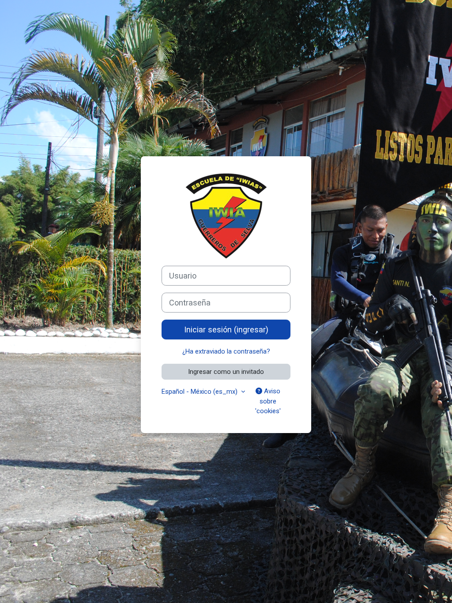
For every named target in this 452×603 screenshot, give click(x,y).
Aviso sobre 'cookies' (268, 401)
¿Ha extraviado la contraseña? (226, 351)
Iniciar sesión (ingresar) (226, 329)
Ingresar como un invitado (226, 372)
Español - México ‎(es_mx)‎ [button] (200, 392)
